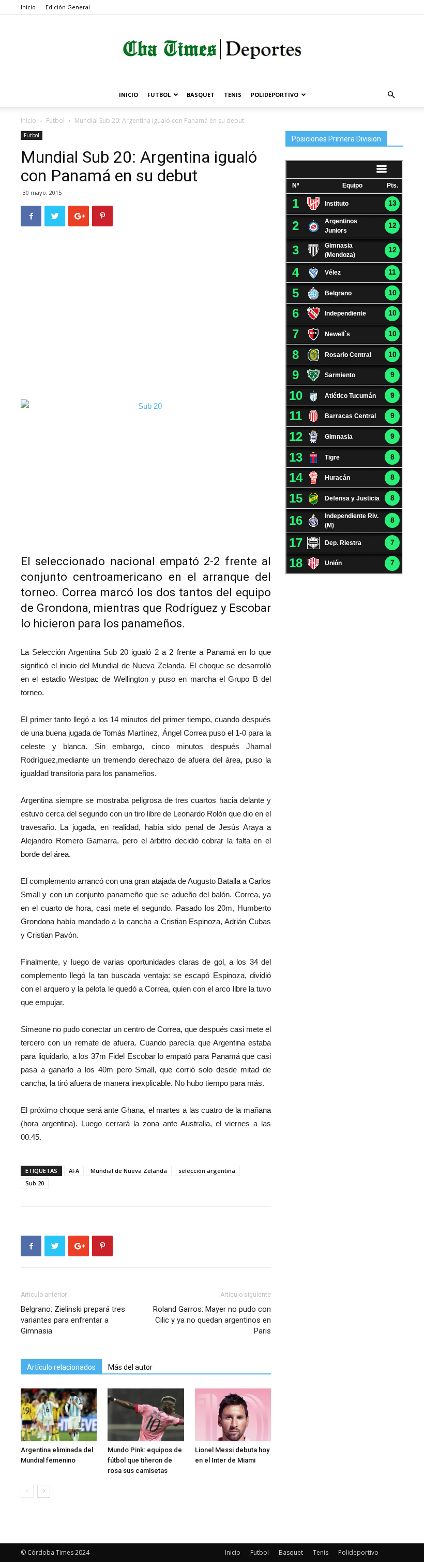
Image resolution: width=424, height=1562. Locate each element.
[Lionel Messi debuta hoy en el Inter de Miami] (233, 1414)
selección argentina (206, 1170)
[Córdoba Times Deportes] (212, 49)
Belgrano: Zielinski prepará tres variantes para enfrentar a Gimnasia (73, 1320)
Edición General (68, 7)
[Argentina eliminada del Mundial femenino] (59, 1414)
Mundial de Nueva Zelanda (128, 1170)
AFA (74, 1170)
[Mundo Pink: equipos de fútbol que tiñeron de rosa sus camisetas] (146, 1414)
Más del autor (130, 1367)
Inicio (28, 7)
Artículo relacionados (61, 1367)
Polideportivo (274, 94)
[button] (390, 95)
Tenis (232, 94)
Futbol (159, 94)
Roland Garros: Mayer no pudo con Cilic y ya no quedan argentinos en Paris (212, 1320)
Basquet (201, 94)
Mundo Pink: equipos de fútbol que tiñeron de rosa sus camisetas (145, 1460)
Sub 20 (34, 1183)
